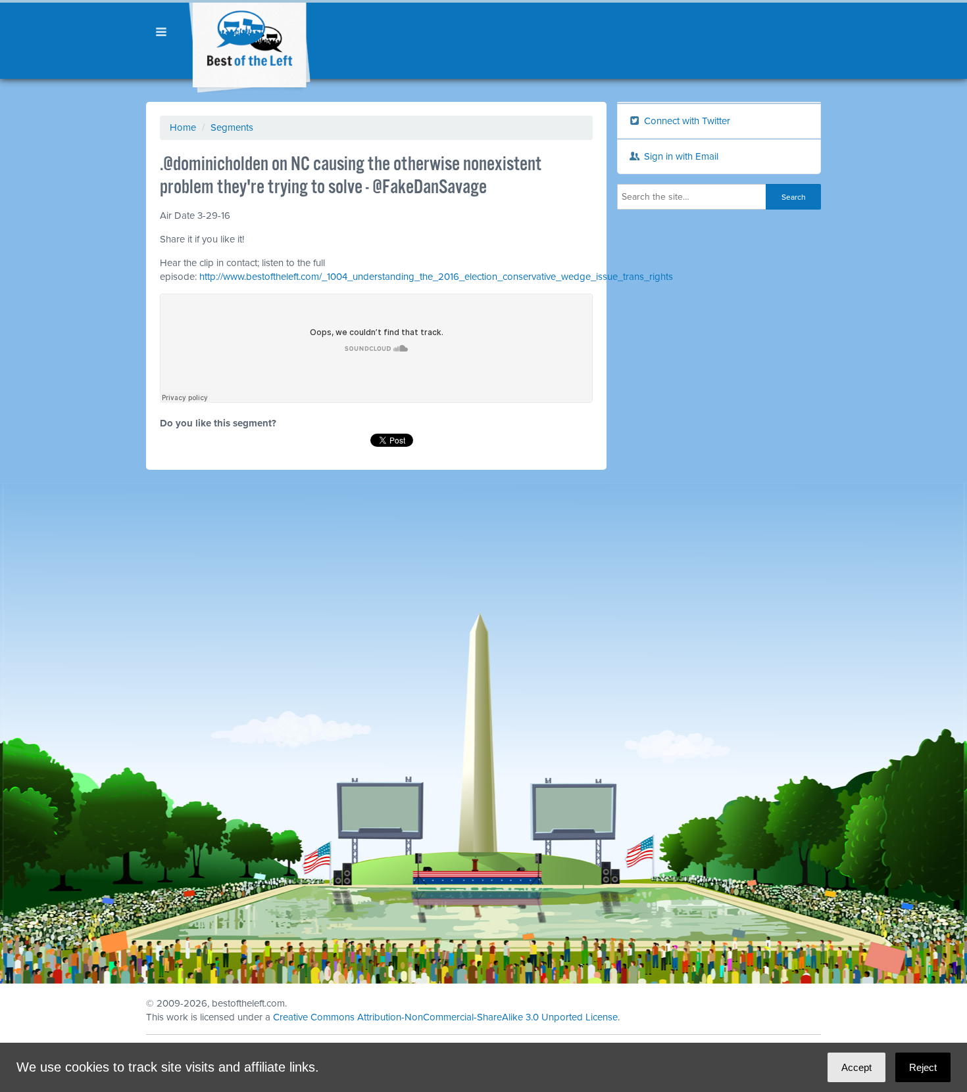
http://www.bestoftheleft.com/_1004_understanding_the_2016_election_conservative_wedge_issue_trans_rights (436, 277)
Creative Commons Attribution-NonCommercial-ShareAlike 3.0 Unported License (445, 1017)
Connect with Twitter (685, 121)
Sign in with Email (679, 156)
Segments (232, 127)
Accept (856, 1067)
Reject (923, 1067)
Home (183, 127)
